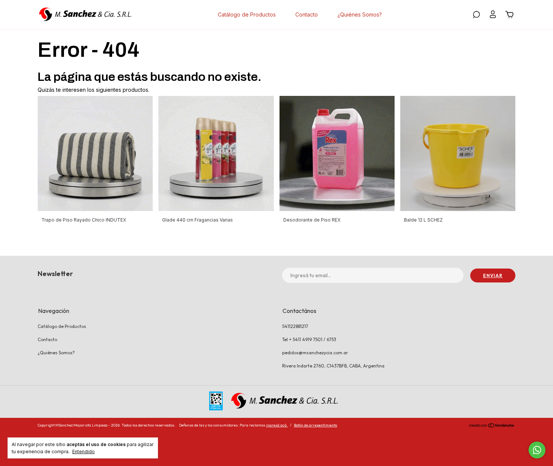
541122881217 (295, 326)
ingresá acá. (277, 425)
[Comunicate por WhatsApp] (537, 450)
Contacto (306, 14)
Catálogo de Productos (247, 14)
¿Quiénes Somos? (359, 14)
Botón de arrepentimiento (315, 425)
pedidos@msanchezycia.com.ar (315, 352)
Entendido (83, 451)
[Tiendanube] (491, 426)
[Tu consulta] (508, 16)
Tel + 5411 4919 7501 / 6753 (309, 339)
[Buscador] (476, 16)
